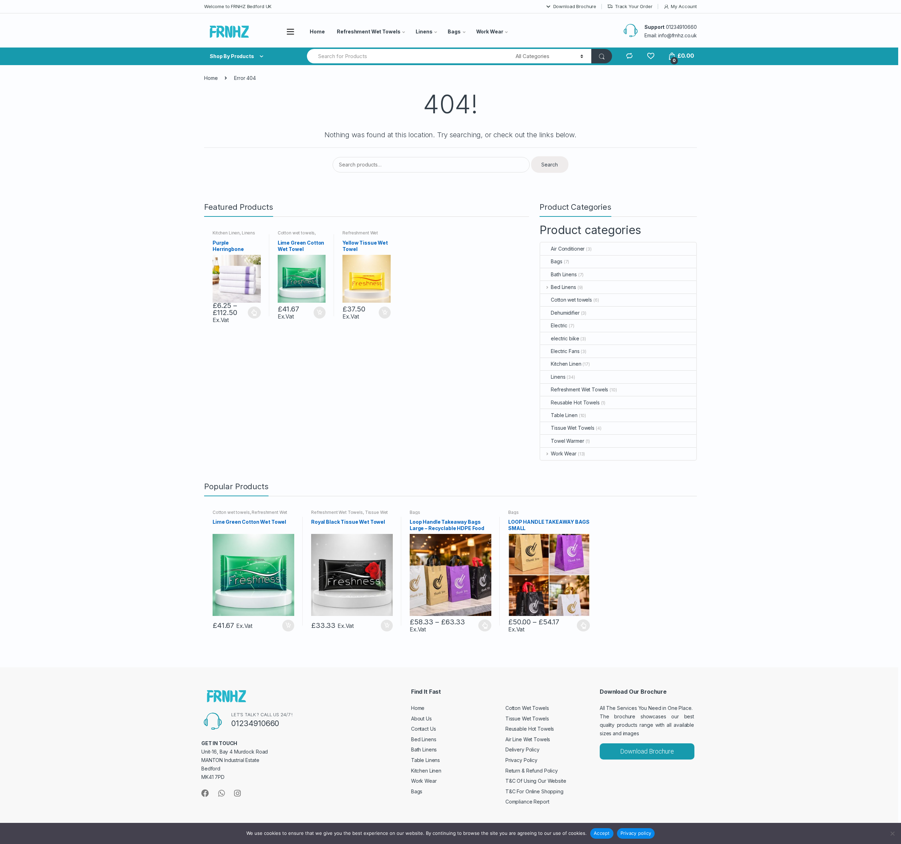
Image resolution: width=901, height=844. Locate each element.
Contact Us (423, 729)
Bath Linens (563, 274)
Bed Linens (563, 287)
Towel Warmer (567, 441)
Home (317, 31)
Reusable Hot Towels (575, 402)
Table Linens (425, 760)
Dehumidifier (565, 313)
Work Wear (489, 31)
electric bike (565, 338)
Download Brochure (575, 6)
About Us (421, 719)
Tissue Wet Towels (572, 428)
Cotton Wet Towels (527, 708)
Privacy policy (635, 833)
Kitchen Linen (226, 232)
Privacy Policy (521, 760)
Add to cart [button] (319, 313)
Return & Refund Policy (531, 771)
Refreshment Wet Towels (368, 31)
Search (549, 165)
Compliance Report (527, 802)
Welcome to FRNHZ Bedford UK (237, 6)
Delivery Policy (522, 749)
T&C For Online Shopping (534, 791)
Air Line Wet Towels (527, 739)
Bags (454, 31)
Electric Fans (565, 351)
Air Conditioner (568, 249)
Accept (602, 833)
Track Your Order (634, 6)
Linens (424, 31)
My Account (684, 6)
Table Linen (564, 415)
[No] (892, 833)
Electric (559, 325)
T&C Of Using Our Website (535, 781)
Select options (254, 313)
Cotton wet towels (296, 232)
